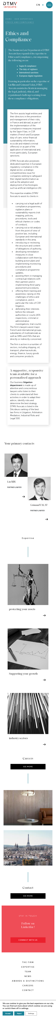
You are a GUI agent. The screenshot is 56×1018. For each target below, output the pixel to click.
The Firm (28, 962)
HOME (8, 19)
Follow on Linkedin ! (28, 925)
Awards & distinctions (28, 981)
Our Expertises (24, 19)
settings (24, 1008)
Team (28, 972)
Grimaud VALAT (39, 505)
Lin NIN (11, 482)
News (28, 976)
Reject (19, 1013)
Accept (7, 1013)
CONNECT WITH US (28, 940)
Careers (28, 986)
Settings (31, 1013)
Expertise (28, 967)
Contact (28, 990)
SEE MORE (28, 896)
